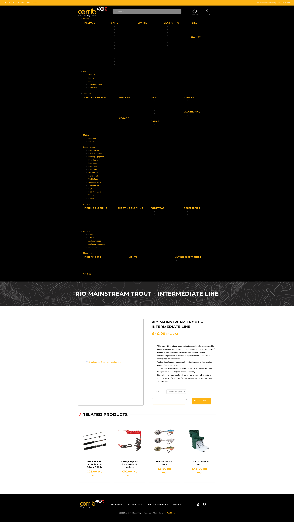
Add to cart (200, 401)
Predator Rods (95, 26)
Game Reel (120, 61)
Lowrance (94, 260)
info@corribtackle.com (266, 3)
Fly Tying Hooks (122, 52)
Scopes (159, 125)
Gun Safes (94, 107)
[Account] (194, 11)
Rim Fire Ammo (162, 104)
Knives (92, 113)
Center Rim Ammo (163, 101)
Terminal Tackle (175, 39)
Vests (92, 221)
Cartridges (160, 107)
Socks (191, 218)
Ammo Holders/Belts (131, 125)
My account (117, 504)
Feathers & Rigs (175, 36)
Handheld (138, 260)
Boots (158, 215)
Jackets (93, 211)
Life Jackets (94, 218)
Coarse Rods (148, 26)
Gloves (192, 215)
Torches (137, 264)
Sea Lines (173, 33)
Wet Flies (199, 26)
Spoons (93, 45)
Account (194, 15)
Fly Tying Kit (121, 49)
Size (158, 391)
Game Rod (120, 58)
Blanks (158, 113)
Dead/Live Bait (175, 42)
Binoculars (160, 128)
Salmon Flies (201, 29)
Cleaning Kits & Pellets (132, 107)
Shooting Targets (97, 110)
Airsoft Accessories (197, 104)
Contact (177, 504)
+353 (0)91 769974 (283, 3)
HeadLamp (138, 267)
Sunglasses (193, 221)
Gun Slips (127, 122)
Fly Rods (119, 36)
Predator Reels (96, 29)
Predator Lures (96, 36)
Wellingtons (160, 211)
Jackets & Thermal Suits (132, 211)
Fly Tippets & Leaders (125, 39)
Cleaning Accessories (131, 104)
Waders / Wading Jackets (100, 224)
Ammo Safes (95, 104)
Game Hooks (121, 55)
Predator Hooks (96, 39)
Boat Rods (173, 26)
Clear (188, 391)
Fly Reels (120, 33)
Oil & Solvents (128, 101)
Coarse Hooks (148, 36)
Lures (118, 65)
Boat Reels (173, 29)
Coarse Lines (148, 33)
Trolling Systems (96, 49)
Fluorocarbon (121, 26)
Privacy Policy (135, 504)
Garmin (92, 264)
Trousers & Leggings (131, 215)
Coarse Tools (148, 39)
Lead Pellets (161, 110)
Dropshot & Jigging (97, 42)
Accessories (121, 45)
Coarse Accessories (151, 42)
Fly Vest (119, 42)
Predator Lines (96, 33)
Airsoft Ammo (194, 101)
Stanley (199, 41)
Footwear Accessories (165, 218)
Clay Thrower (95, 117)
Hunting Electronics (197, 115)
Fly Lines (119, 29)
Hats (191, 211)
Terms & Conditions (158, 504)
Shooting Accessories (98, 123)
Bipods (92, 101)
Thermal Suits (95, 215)
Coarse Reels (148, 29)
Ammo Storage (129, 128)
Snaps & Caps (128, 110)
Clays (92, 120)
